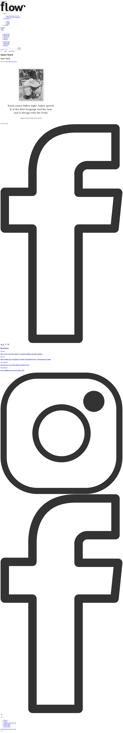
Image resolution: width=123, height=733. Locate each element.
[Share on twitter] (2, 345)
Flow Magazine (4, 362)
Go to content (4, 1)
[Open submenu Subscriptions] (10, 18)
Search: (2, 49)
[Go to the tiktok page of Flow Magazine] (2, 718)
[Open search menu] (2, 29)
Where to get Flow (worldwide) (13, 17)
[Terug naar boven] (2, 731)
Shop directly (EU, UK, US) (12, 16)
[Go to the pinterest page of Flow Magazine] (2, 715)
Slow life (3, 351)
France (7, 21)
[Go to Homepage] (13, 10)
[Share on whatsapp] (4, 345)
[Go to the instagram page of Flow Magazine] (61, 493)
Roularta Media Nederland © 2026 (8, 729)
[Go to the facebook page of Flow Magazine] (61, 712)
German (8, 22)
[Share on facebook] (61, 342)
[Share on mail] (8, 345)
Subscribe (3, 27)
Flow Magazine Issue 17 (11, 61)
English (8, 23)
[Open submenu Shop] (6, 13)
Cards (5, 51)
